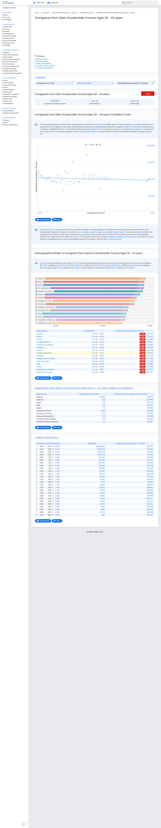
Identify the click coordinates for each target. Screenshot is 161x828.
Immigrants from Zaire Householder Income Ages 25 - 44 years (115, 12)
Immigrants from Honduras (45, 358)
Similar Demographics (43, 63)
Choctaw (39, 350)
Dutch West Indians (43, 361)
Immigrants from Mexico (44, 345)
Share (58, 219)
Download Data (44, 219)
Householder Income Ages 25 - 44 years (64, 12)
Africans (39, 339)
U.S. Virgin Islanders (43, 342)
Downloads (54, 3)
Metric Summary (42, 59)
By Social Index (7, 27)
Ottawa (39, 336)
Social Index (45, 12)
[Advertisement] (64, 37)
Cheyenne (39, 334)
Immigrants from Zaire (86, 12)
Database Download (9, 8)
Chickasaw (40, 356)
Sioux (38, 364)
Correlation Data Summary (45, 66)
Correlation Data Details (44, 68)
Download (150, 141)
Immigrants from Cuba (44, 372)
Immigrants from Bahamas (45, 369)
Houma (39, 367)
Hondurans (40, 347)
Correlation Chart (42, 61)
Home (37, 12)
